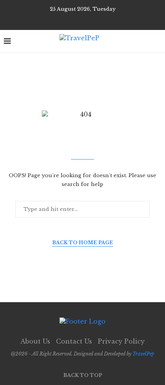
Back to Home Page (82, 242)
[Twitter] (88, 19)
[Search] (157, 41)
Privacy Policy (121, 341)
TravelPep (143, 354)
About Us (35, 341)
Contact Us (74, 341)
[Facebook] (77, 19)
